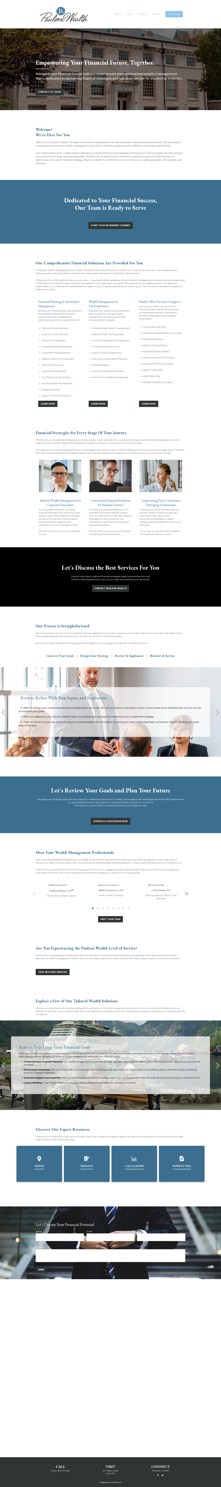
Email (89, 1231)
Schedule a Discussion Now (110, 821)
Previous (34, 894)
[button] (118, 14)
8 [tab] (127, 907)
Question (40, 1247)
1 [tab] (92, 907)
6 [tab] (117, 907)
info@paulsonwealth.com (110, 1482)
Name (39, 1231)
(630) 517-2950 (63, 1471)
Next (187, 894)
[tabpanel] (61, 893)
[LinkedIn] (162, 1475)
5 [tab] (112, 907)
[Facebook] (158, 1475)
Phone (140, 1231)
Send (41, 1269)
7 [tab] (122, 907)
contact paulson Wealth (110, 588)
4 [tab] (107, 907)
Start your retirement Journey (110, 225)
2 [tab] (97, 907)
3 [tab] (102, 907)
